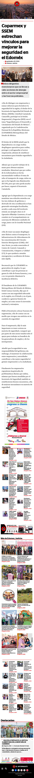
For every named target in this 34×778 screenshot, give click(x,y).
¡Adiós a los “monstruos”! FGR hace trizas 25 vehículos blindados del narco (12, 687)
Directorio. (20, 775)
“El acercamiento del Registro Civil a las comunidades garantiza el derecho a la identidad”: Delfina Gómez (24, 559)
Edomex (9, 63)
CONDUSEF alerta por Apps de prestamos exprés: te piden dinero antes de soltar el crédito (12, 503)
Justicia (14, 63)
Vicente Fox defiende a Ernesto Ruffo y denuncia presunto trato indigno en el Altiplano (27, 708)
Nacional (22, 745)
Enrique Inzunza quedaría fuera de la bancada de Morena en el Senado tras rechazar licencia (12, 454)
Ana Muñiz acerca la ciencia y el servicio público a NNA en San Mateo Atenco (24, 627)
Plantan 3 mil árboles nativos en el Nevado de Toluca (23, 605)
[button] (2, 768)
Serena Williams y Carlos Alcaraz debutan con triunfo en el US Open (12, 698)
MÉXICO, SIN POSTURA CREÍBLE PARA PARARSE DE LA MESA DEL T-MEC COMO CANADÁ (27, 478)
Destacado (17, 745)
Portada (27, 745)
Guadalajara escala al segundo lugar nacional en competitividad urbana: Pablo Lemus (28, 490)
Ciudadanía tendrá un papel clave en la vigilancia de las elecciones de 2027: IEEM (9, 605)
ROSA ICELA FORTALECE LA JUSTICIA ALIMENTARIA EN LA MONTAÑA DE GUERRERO (27, 465)
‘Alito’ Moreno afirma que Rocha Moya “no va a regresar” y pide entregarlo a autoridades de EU (13, 467)
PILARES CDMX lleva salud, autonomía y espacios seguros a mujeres (27, 515)
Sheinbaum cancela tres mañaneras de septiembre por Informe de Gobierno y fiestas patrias (28, 452)
